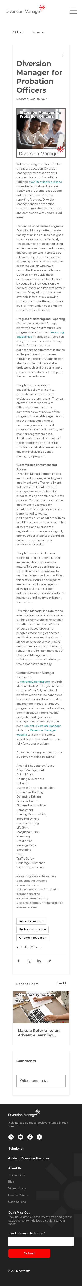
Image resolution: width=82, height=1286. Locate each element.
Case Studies (17, 1201)
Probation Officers (29, 947)
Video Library (17, 1188)
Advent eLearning (31, 921)
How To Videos (18, 1195)
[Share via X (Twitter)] (29, 961)
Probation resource (32, 929)
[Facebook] (30, 1137)
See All (61, 983)
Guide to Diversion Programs (29, 1158)
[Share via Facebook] (18, 961)
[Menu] (73, 11)
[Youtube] (20, 1137)
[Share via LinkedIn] (39, 961)
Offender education (32, 938)
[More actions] (63, 54)
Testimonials (16, 1175)
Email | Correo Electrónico (26, 1233)
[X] (39, 1137)
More (36, 32)
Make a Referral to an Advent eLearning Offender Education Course (39, 1032)
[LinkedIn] (11, 1137)
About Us (15, 1168)
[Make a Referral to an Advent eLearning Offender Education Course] (41, 1007)
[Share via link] (49, 961)
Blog (11, 1181)
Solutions (15, 1148)
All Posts (18, 32)
